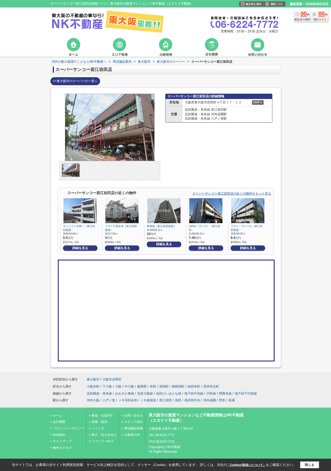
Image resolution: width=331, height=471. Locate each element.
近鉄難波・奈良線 (99, 393)
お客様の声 (132, 435)
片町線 (211, 393)
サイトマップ (62, 441)
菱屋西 (142, 386)
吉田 (153, 386)
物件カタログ (62, 447)
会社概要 (59, 422)
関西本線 (225, 393)
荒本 (222, 400)
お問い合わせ (133, 415)
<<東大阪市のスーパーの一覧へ (75, 81)
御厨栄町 (178, 386)
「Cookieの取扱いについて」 (246, 465)
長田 (178, 400)
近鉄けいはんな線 (168, 393)
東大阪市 (93, 379)
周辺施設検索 (133, 428)
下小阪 (107, 386)
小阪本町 (93, 386)
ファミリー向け (103, 441)
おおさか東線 (124, 393)
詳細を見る (80, 248)
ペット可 (98, 428)
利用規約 (59, 435)
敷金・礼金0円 (102, 415)
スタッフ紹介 (133, 422)
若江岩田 (165, 400)
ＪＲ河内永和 (127, 400)
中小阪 (129, 386)
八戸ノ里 (108, 400)
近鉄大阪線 (145, 393)
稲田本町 (194, 386)
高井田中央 (192, 400)
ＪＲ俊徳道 (148, 400)
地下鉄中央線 (193, 393)
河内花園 (209, 400)
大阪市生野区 (111, 379)
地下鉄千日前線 (246, 393)
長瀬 (232, 400)
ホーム (57, 415)
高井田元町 (211, 386)
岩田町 (164, 386)
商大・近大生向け (104, 435)
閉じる (309, 465)
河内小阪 (93, 400)
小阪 (118, 386)
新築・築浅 (99, 422)
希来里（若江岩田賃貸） (161, 226)
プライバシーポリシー (68, 428)
